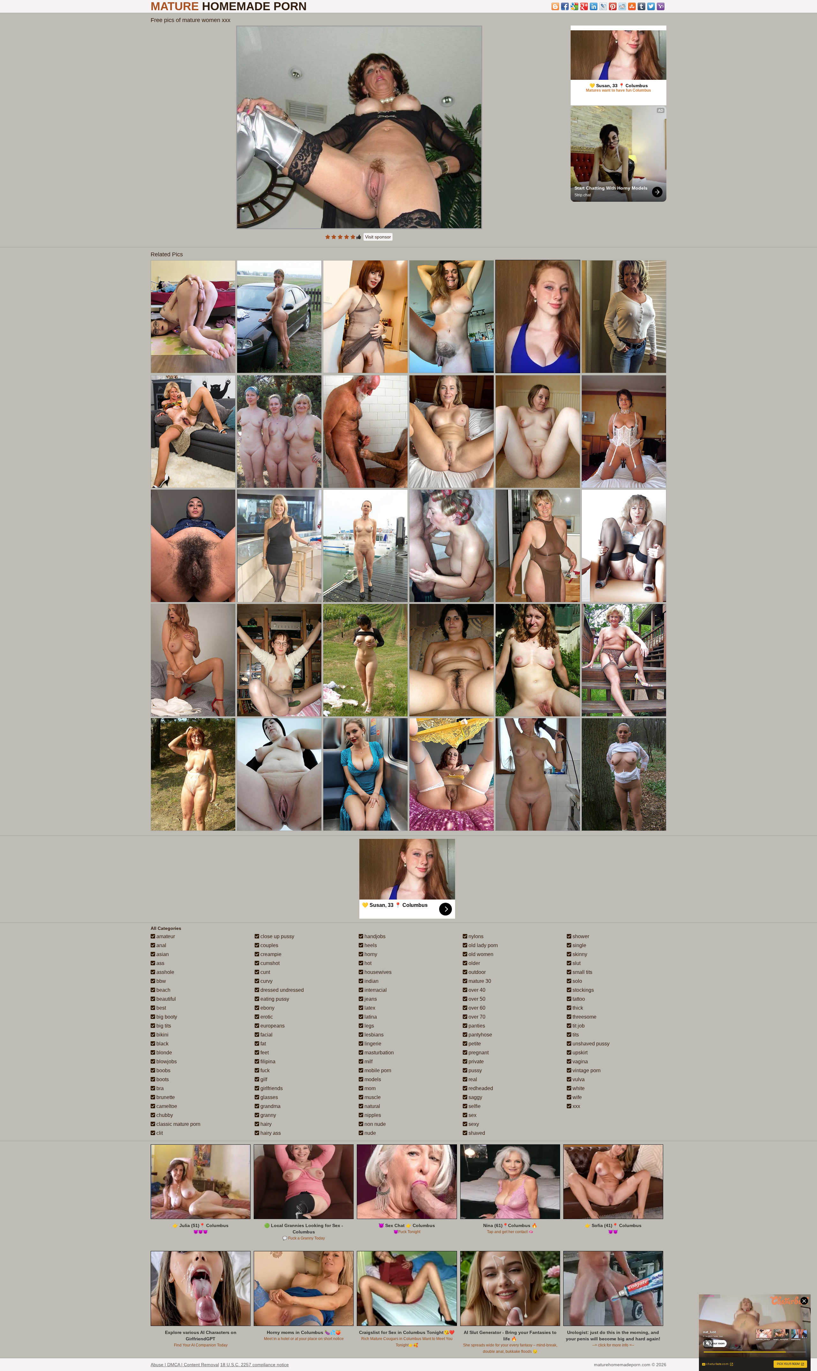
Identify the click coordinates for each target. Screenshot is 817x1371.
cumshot (269, 963)
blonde (163, 1052)
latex (369, 1008)
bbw (160, 981)
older (473, 963)
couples (268, 945)
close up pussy (276, 936)
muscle (372, 1097)
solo (576, 981)
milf (367, 1061)
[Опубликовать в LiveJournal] (603, 6)
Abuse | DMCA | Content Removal (185, 1364)
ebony (266, 1008)
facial (266, 1034)
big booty (166, 1017)
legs (368, 1025)
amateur (165, 936)
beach (162, 990)
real (472, 1079)
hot (367, 963)
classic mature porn (177, 1124)
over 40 (476, 990)
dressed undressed (281, 990)
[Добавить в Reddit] (622, 6)
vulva (578, 1079)
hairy (265, 1124)
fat (262, 1043)
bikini (162, 1034)
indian (371, 981)
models (372, 1079)
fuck (264, 1070)
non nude (374, 1124)
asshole (164, 972)
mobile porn (377, 1070)
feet (264, 1052)
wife (576, 1097)
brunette (165, 1097)
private (475, 1061)
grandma (270, 1106)
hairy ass (270, 1133)
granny (267, 1115)
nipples (372, 1115)
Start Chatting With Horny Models (611, 188)
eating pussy (274, 999)
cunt (264, 972)
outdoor (476, 972)
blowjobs (166, 1061)
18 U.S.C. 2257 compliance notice (254, 1364)
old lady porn (482, 945)
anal (160, 945)
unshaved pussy (590, 1043)
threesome (583, 1017)
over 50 (476, 999)
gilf (263, 1079)
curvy (266, 981)
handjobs (374, 936)
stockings (582, 990)
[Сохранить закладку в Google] (574, 6)
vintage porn (586, 1070)
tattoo (578, 999)
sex (471, 1115)
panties (476, 1025)
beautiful (165, 999)
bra (159, 1088)
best (160, 1008)
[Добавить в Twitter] (651, 6)
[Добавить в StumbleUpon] (632, 6)
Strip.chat (582, 195)
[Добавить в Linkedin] (593, 6)
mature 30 (479, 981)
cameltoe (166, 1106)
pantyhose (479, 1034)
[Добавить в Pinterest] (613, 6)
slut (576, 963)
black (162, 1043)
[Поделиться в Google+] (584, 6)
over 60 (476, 1008)
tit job (578, 1025)
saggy (474, 1097)
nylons (475, 936)
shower (580, 936)
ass (159, 963)
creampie (270, 954)
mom (369, 1088)
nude (369, 1133)
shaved (476, 1133)
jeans (370, 999)
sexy (473, 1124)
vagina (579, 1061)
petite (474, 1043)
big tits (163, 1025)
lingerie (372, 1043)
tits (575, 1034)
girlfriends (271, 1088)
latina (370, 1017)
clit (159, 1133)
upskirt (579, 1052)
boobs (162, 1070)
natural (371, 1106)
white (578, 1088)
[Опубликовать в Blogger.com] (555, 6)
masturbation (378, 1052)
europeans (272, 1025)
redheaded (480, 1088)
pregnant (478, 1052)
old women (480, 954)
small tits (581, 972)
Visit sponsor (378, 236)
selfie (474, 1106)
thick (577, 1008)
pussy (474, 1070)
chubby (164, 1115)
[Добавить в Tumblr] (641, 6)
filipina (267, 1061)
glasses (268, 1097)
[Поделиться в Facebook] (565, 6)
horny (370, 954)
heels (370, 945)
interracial (375, 990)
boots (162, 1079)
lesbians (373, 1034)
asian (162, 954)
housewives (377, 972)
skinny (579, 954)
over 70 (476, 1017)
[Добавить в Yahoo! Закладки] (660, 6)
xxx (575, 1106)
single (578, 945)
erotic (266, 1017)
